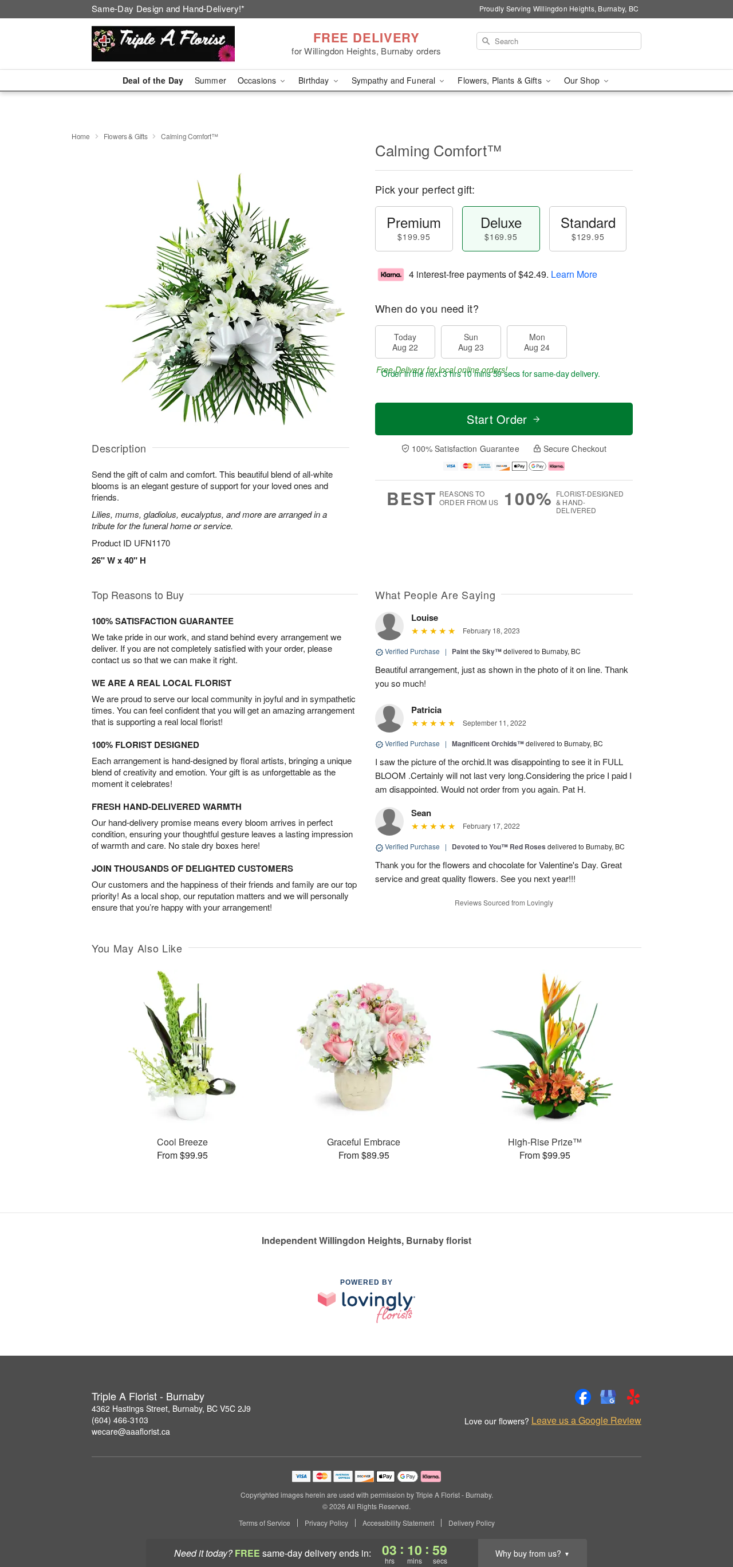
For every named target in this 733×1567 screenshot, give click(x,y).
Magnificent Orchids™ (488, 743)
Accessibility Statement (398, 1522)
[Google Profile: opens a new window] (608, 1397)
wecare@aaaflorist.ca (131, 1431)
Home (81, 136)
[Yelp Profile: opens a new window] (633, 1397)
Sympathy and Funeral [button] (395, 80)
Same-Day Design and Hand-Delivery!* (168, 8)
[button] (703, 1518)
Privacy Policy (326, 1522)
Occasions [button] (258, 80)
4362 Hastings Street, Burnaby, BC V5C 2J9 (171, 1408)
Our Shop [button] (583, 80)
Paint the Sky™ (477, 651)
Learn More (574, 274)
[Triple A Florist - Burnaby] (174, 44)
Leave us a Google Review (586, 1420)
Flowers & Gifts (126, 136)
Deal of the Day (153, 80)
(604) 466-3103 (120, 1420)
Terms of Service (264, 1522)
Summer (210, 80)
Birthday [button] (314, 80)
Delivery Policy (471, 1522)
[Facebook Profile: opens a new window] (583, 1397)
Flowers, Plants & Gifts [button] (500, 80)
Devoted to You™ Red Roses (499, 846)
